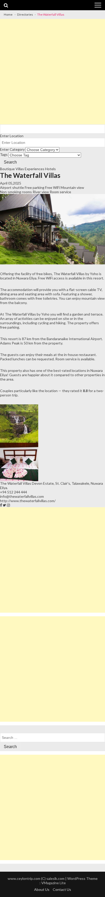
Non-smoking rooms (16, 192)
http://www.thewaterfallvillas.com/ (28, 501)
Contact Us (62, 889)
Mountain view (72, 187)
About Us (41, 889)
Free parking (34, 187)
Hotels (50, 169)
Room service (60, 192)
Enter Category (12, 149)
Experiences (34, 169)
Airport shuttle (12, 187)
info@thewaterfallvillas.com (22, 496)
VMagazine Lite (53, 883)
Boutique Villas (12, 169)
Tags (4, 154)
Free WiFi (52, 187)
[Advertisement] (52, 71)
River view (41, 192)
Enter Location (11, 136)
